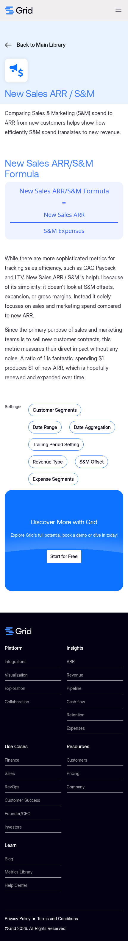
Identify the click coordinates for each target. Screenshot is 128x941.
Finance (12, 759)
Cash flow (76, 701)
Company (76, 786)
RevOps (12, 786)
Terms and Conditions (57, 918)
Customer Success (22, 800)
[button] (118, 10)
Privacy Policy (17, 918)
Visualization (16, 674)
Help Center (16, 885)
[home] (18, 10)
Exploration (15, 688)
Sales (10, 773)
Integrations (15, 661)
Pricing (73, 773)
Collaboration (17, 701)
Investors (13, 826)
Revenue (75, 674)
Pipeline (74, 688)
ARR (71, 661)
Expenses (76, 728)
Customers (77, 759)
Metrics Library (18, 871)
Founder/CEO (17, 813)
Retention (76, 714)
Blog (9, 858)
